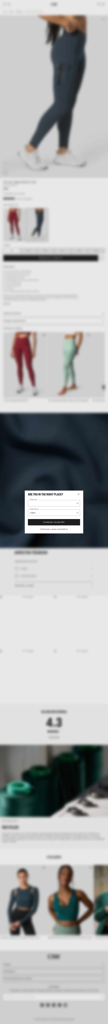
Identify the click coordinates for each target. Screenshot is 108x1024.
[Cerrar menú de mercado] (78, 494)
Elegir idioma (34, 509)
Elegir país (33, 499)
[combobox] (54, 503)
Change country (54, 522)
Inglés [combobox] (32, 513)
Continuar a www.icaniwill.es (54, 529)
